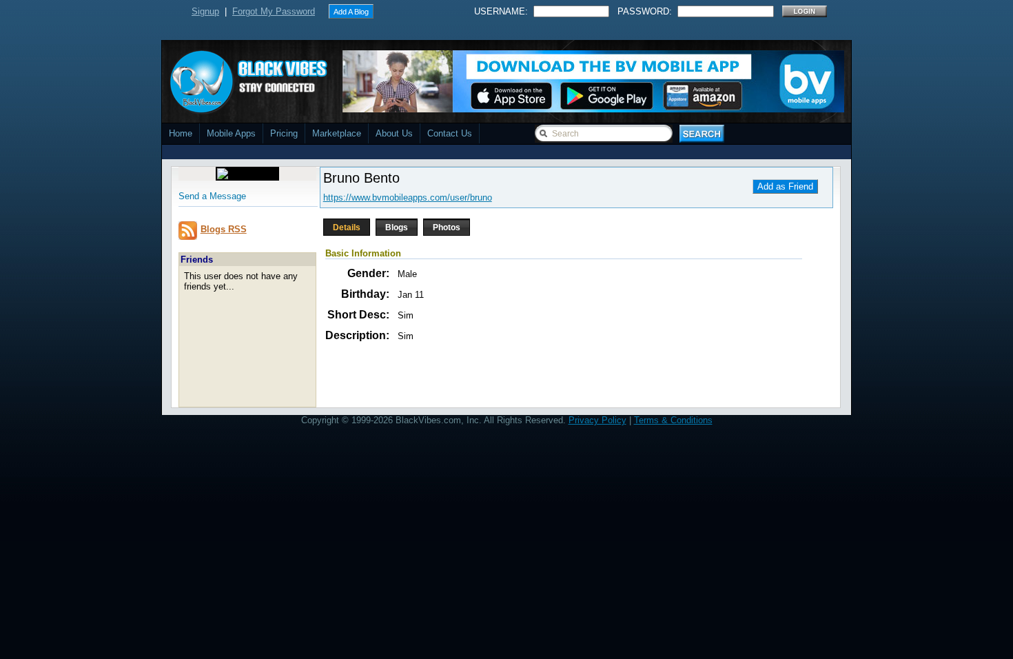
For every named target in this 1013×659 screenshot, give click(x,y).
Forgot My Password (273, 11)
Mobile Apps (231, 133)
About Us (394, 133)
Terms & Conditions (673, 420)
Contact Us (449, 133)
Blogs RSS (224, 229)
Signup (205, 11)
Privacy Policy (597, 420)
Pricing (284, 133)
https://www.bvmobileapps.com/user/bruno (407, 197)
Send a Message (212, 196)
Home (180, 133)
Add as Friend (785, 186)
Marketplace (336, 133)
